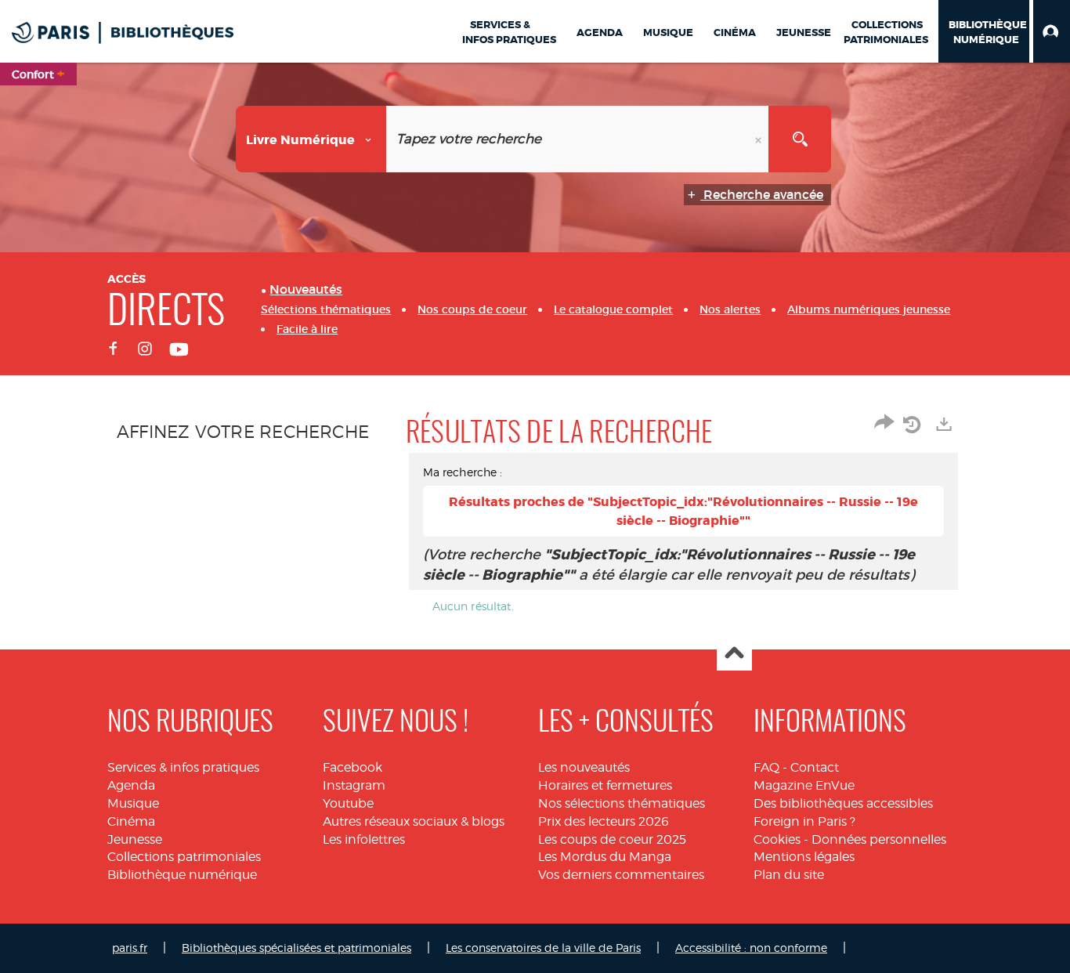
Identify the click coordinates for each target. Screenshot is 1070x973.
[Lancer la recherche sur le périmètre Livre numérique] (799, 139)
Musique (133, 803)
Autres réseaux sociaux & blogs (413, 821)
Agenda (131, 785)
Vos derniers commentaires (621, 874)
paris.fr (129, 947)
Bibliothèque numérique (182, 874)
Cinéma (131, 821)
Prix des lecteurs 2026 (603, 821)
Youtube (348, 803)
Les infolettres (364, 839)
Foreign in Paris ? (804, 821)
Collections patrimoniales (184, 856)
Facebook (352, 767)
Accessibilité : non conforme (751, 947)
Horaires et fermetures (605, 785)
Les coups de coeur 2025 (612, 839)
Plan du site (789, 874)
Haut (734, 654)
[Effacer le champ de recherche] (759, 139)
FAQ (766, 767)
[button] (1051, 31)
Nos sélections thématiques (621, 803)
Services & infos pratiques (183, 767)
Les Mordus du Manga (604, 856)
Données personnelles (879, 839)
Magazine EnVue (804, 785)
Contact (814, 767)
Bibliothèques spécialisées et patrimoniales (296, 947)
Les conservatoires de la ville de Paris (543, 947)
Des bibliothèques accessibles (843, 803)
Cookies (777, 839)
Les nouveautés (584, 767)
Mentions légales (804, 856)
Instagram (354, 785)
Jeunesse (134, 839)
